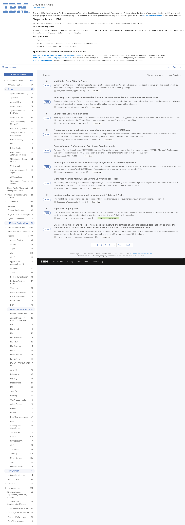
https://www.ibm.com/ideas (71, 55)
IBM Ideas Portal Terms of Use (141, 254)
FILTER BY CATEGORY (15, 80)
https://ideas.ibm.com (62, 58)
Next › (120, 245)
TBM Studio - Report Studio (84, 237)
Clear (31, 80)
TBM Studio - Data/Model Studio (85, 140)
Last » (129, 245)
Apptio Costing (78, 107)
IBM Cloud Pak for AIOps (76, 172)
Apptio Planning (79, 91)
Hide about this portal (41, 7)
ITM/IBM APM (72, 156)
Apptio (69, 91)
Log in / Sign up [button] (173, 67)
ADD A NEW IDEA (19, 74)
